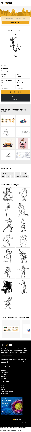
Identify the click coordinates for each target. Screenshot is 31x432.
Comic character (22, 276)
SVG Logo (3, 378)
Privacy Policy (22, 422)
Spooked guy (6, 245)
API (6, 422)
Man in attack (6, 230)
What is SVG (4, 372)
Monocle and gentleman (7, 213)
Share (10, 30)
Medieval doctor (22, 230)
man (3, 176)
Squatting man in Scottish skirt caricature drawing (23, 258)
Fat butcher (21, 245)
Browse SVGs (15, 22)
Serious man (21, 199)
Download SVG (15, 92)
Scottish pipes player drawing (7, 275)
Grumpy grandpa (7, 261)
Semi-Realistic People (22, 176)
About (2, 387)
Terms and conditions (13, 422)
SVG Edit (3, 374)
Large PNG (15, 96)
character (5, 173)
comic (11, 173)
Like (15, 34)
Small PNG (15, 100)
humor (17, 173)
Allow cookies (16, 430)
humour (24, 173)
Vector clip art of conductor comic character (7, 305)
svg (12, 176)
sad (8, 176)
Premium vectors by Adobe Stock (13, 111)
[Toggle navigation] (28, 3)
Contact (3, 389)
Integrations (4, 393)
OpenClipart (20, 88)
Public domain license (7, 391)
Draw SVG (4, 376)
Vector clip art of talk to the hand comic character (23, 290)
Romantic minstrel (23, 214)
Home (2, 385)
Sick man (4, 199)
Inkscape (3, 370)
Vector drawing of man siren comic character (8, 290)
